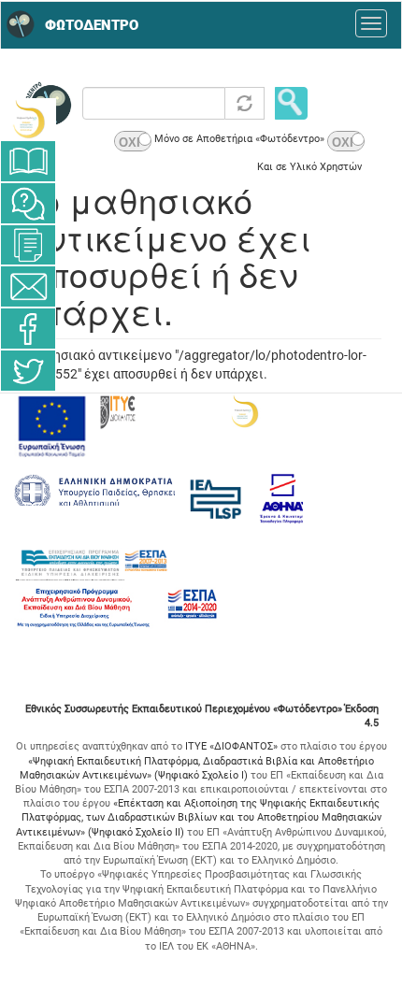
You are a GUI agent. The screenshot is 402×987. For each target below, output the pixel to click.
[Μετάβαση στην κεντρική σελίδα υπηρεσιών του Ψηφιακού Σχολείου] (28, 119)
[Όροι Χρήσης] (28, 244)
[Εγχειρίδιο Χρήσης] (28, 161)
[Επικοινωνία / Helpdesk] (28, 286)
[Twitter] (28, 371)
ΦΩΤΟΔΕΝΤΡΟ (91, 25)
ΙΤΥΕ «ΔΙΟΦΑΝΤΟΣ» (231, 746)
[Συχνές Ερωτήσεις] (28, 203)
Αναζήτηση (291, 103)
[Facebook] (28, 329)
